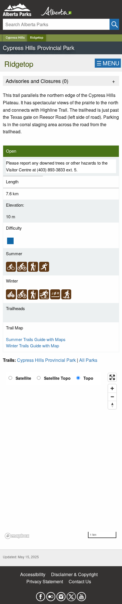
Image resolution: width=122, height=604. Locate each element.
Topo (88, 378)
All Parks (88, 360)
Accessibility (32, 574)
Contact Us (80, 581)
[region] (61, 455)
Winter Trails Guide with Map (32, 345)
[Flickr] (50, 594)
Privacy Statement (44, 581)
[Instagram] (61, 594)
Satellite (23, 378)
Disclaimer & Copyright (74, 574)
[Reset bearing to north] (112, 405)
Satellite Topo (57, 378)
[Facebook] (40, 594)
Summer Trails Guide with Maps (36, 339)
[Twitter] (71, 594)
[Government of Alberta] (54, 10)
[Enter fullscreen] (112, 377)
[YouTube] (81, 594)
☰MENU (107, 63)
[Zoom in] (112, 388)
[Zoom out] (112, 397)
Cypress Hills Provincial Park (46, 360)
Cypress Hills (15, 38)
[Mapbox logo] (17, 536)
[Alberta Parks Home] (20, 10)
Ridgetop (36, 38)
